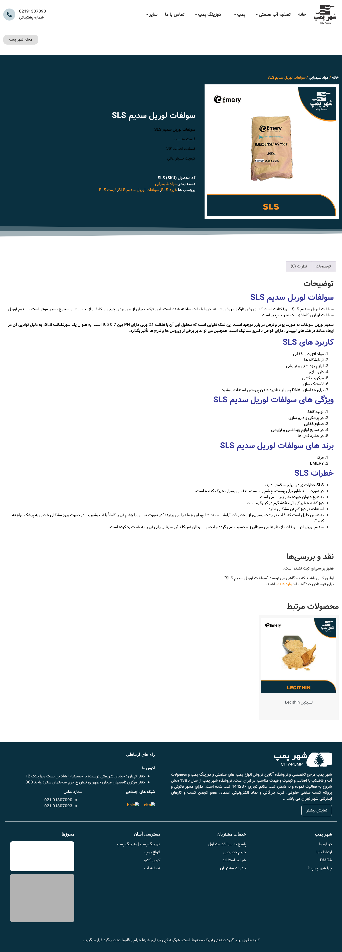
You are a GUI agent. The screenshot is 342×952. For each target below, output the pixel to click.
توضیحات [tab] (323, 266)
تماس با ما (175, 14)
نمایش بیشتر (316, 810)
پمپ (241, 14)
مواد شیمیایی (318, 78)
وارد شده (284, 584)
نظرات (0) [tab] (299, 266)
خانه (302, 14)
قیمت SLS (107, 190)
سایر (153, 14)
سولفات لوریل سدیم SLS (138, 190)
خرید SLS (169, 190)
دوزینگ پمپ (209, 14)
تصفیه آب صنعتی (275, 14)
